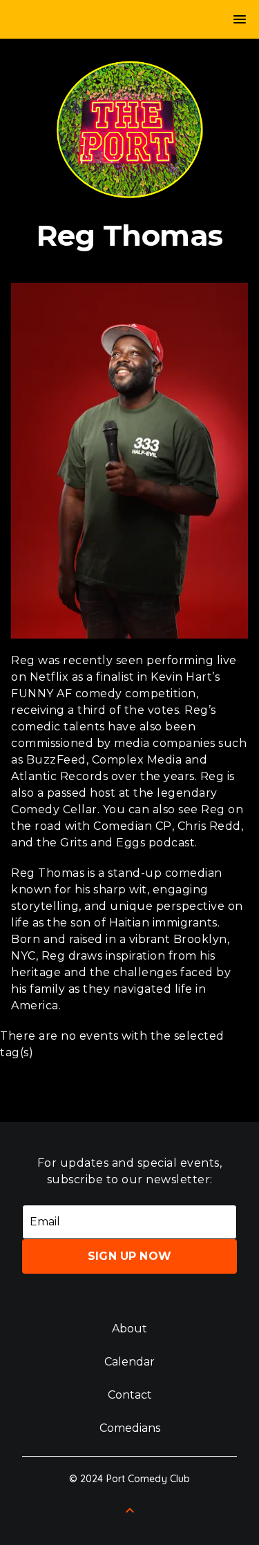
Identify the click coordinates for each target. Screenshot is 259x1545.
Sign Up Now (129, 1256)
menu (239, 19)
